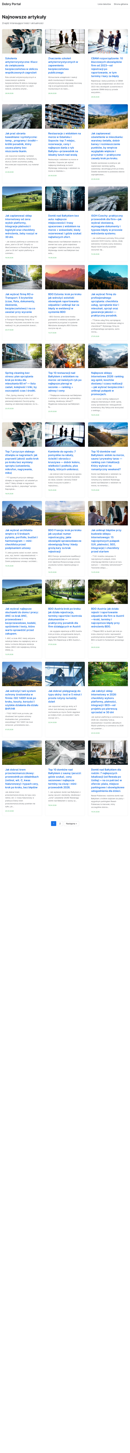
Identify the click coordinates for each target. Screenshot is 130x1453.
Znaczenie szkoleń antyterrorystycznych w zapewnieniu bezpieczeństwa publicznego (63, 65)
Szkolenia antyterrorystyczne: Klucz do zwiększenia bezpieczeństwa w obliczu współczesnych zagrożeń (21, 65)
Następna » (71, 823)
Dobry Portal (11, 4)
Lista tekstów (104, 4)
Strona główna (121, 4)
